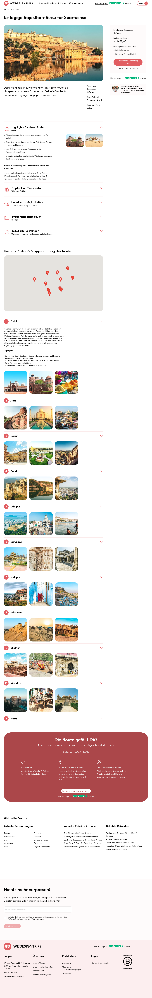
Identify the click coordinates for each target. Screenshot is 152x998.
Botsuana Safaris (41, 840)
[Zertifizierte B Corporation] (134, 962)
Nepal (6, 847)
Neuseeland (8, 843)
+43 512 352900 (10, 973)
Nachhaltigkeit (38, 971)
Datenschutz (67, 974)
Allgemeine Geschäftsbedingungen (71, 968)
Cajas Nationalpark (42, 847)
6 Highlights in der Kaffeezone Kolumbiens (81, 837)
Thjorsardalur (9, 837)
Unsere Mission (39, 963)
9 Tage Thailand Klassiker (116, 839)
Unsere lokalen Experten (43, 967)
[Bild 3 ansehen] (66, 382)
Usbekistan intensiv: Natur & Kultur (120, 843)
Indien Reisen (15, 9)
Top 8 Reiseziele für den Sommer (78, 833)
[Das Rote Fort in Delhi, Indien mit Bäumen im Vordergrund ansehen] (75, 140)
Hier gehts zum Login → (101, 963)
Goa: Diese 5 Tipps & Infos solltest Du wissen (83, 843)
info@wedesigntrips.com (14, 976)
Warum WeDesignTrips (42, 974)
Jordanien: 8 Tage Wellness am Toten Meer (124, 846)
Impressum (66, 963)
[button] (67, 268)
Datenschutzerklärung (25, 917)
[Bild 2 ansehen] (41, 382)
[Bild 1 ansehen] (15, 382)
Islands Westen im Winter (116, 849)
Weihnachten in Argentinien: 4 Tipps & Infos (82, 847)
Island (6, 840)
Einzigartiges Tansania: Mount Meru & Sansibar (121, 834)
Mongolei (38, 843)
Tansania (7, 833)
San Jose (37, 833)
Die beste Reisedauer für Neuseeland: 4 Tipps (83, 840)
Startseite (6, 9)
